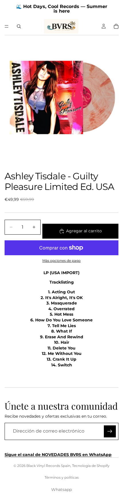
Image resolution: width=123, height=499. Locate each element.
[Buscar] (19, 26)
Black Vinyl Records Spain (48, 465)
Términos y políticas (62, 477)
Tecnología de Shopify (91, 465)
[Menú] (6, 26)
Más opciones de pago (61, 261)
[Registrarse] (110, 431)
